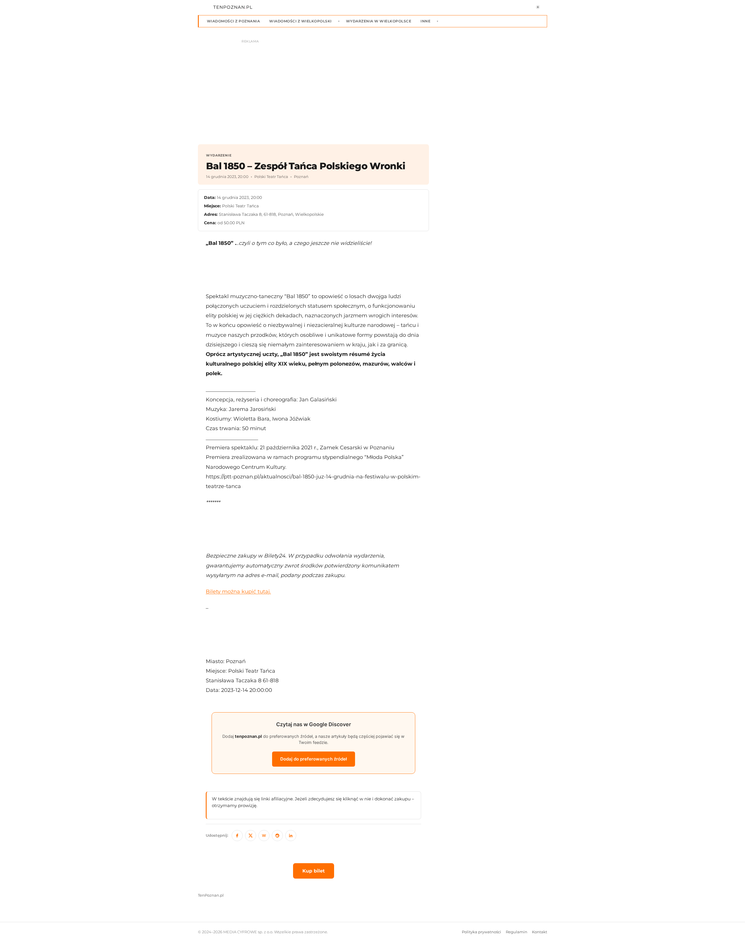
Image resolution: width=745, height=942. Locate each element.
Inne (425, 21)
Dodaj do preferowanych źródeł (313, 759)
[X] (250, 835)
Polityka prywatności (481, 932)
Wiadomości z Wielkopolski (300, 21)
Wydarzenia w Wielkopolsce (378, 21)
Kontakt (539, 932)
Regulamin (516, 932)
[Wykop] (263, 835)
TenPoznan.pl (211, 895)
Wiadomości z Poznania (233, 21)
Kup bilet (313, 871)
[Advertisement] (313, 270)
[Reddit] (277, 835)
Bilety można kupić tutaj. (238, 591)
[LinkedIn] (290, 835)
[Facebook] (237, 835)
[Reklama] (372, 89)
